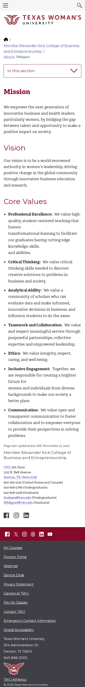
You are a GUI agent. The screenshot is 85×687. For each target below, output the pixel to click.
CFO (7, 467)
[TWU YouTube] (50, 534)
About (9, 57)
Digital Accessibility (19, 630)
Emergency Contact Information (30, 621)
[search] (79, 5)
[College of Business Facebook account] (6, 515)
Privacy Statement (19, 584)
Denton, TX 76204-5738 (20, 477)
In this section (21, 71)
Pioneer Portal (15, 557)
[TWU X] (16, 534)
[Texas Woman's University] (42, 20)
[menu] (5, 5)
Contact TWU (14, 612)
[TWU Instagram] (24, 534)
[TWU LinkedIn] (41, 534)
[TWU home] (6, 40)
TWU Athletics (15, 680)
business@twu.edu (17, 497)
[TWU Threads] (33, 534)
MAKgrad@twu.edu (18, 502)
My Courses (13, 548)
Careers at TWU (16, 593)
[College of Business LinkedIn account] (26, 515)
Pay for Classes (15, 602)
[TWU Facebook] (7, 534)
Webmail (11, 566)
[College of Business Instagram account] (16, 515)
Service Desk (14, 575)
